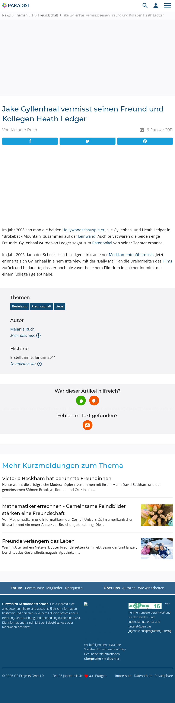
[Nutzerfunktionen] (155, 5)
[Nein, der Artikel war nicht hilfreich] (94, 400)
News (6, 15)
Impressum (123, 675)
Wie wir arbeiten (151, 588)
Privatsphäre (164, 675)
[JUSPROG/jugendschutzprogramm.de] (145, 605)
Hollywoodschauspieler (83, 229)
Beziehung (20, 306)
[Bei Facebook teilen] (30, 141)
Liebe (59, 306)
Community (34, 588)
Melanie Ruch (22, 329)
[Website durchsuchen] (145, 5)
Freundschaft (48, 15)
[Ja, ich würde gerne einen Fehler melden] (87, 425)
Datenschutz (143, 675)
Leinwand (86, 236)
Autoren (129, 588)
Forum (16, 588)
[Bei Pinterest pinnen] (145, 141)
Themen (21, 15)
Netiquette (73, 588)
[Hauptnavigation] (167, 5)
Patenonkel (102, 242)
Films (167, 261)
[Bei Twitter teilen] (87, 141)
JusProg (166, 631)
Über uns (112, 588)
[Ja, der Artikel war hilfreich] (81, 400)
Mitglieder (54, 588)
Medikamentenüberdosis (131, 254)
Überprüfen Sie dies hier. (102, 659)
